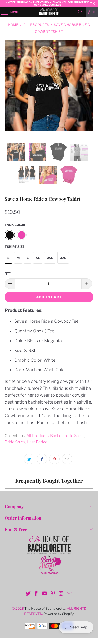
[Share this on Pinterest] (54, 459)
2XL (50, 258)
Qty (8, 273)
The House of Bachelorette (44, 608)
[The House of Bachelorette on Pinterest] (52, 593)
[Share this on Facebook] (42, 459)
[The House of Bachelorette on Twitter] (28, 593)
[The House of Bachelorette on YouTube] (44, 593)
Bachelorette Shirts (67, 435)
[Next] (88, 91)
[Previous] (9, 91)
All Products (37, 435)
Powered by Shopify (59, 614)
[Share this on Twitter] (29, 459)
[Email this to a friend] (67, 459)
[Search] (80, 12)
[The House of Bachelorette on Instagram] (61, 593)
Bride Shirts (15, 441)
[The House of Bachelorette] (49, 12)
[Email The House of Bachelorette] (69, 593)
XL (38, 258)
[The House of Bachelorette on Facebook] (36, 593)
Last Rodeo (37, 441)
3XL (63, 258)
